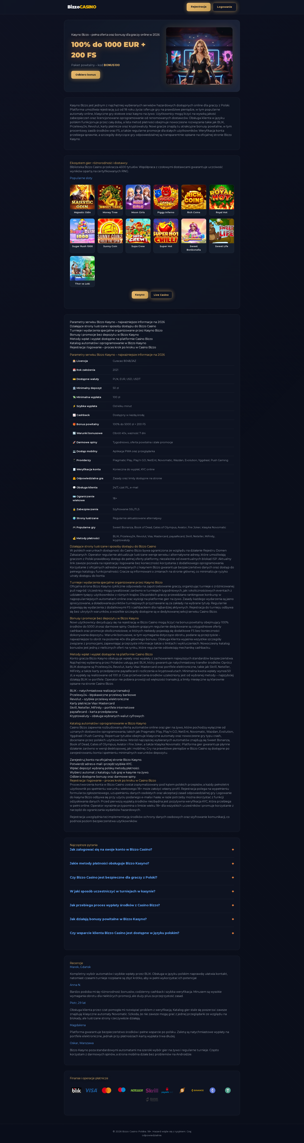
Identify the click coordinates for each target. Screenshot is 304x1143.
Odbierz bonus (85, 74)
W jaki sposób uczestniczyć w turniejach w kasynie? (112, 891)
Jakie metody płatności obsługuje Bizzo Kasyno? (109, 863)
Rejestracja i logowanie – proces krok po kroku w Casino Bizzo (113, 347)
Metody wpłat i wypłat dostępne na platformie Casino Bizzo (111, 339)
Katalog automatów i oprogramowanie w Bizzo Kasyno (108, 343)
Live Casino (161, 294)
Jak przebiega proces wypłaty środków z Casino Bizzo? (115, 905)
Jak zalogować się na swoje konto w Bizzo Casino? (111, 849)
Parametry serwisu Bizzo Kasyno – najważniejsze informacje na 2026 (117, 322)
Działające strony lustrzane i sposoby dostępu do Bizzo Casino (113, 326)
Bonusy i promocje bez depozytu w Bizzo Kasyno (104, 334)
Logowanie (224, 6)
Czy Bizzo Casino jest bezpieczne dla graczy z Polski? (113, 877)
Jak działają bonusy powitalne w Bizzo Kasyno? (108, 919)
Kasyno (140, 294)
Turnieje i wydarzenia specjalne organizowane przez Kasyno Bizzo (116, 330)
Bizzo (82, 6)
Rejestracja (198, 6)
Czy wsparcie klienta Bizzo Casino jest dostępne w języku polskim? (124, 933)
